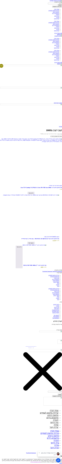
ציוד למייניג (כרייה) (54, 276)
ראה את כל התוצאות (57, 6)
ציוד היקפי (56, 16)
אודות (57, 17)
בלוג (58, 286)
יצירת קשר (56, 18)
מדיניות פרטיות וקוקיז (36, 462)
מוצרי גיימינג (56, 282)
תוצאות (59, 5)
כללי (58, 283)
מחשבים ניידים (55, 13)
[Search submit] (61, 393)
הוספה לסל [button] (31, 243)
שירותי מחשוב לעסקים (54, 10)
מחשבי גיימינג (56, 12)
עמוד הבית (56, 9)
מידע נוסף (31, 193)
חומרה (57, 14)
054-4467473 (54, 326)
